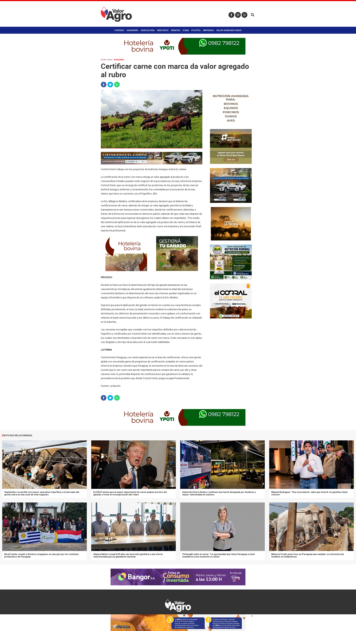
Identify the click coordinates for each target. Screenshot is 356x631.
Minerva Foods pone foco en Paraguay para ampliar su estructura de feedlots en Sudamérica (307, 555)
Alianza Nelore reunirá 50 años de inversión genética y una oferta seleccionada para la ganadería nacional (128, 555)
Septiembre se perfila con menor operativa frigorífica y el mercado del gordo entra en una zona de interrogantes (41, 493)
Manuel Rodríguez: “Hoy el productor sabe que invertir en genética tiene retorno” (309, 493)
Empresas (208, 30)
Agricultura (148, 30)
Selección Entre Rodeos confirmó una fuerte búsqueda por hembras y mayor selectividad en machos (219, 493)
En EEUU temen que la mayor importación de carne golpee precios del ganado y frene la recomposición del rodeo (130, 493)
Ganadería (132, 30)
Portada (119, 30)
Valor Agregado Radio (229, 30)
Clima (186, 30)
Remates (175, 30)
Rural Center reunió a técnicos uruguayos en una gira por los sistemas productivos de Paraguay (41, 555)
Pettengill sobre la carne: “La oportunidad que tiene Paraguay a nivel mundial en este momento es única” (218, 555)
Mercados (162, 30)
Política (196, 30)
